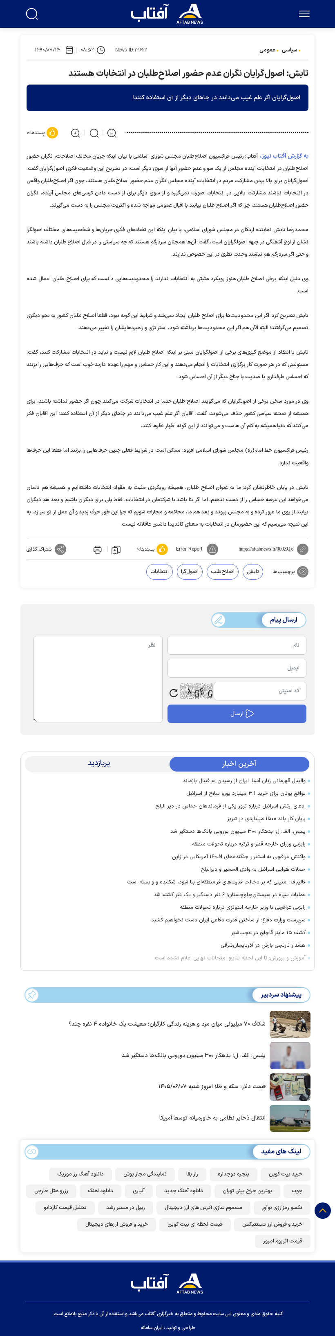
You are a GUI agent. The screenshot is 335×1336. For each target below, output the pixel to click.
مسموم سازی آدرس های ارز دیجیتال (203, 1208)
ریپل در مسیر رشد (125, 1208)
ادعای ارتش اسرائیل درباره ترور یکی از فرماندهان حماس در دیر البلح (230, 806)
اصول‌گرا (190, 572)
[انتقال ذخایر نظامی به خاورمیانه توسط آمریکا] (288, 1117)
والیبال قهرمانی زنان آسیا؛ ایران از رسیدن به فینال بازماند (244, 781)
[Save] (116, 549)
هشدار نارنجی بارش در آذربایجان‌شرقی (263, 945)
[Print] (97, 549)
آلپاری (139, 1191)
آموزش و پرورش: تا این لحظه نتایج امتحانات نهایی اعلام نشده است (230, 958)
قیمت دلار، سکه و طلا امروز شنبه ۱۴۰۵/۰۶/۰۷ (212, 1086)
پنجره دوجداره (233, 1174)
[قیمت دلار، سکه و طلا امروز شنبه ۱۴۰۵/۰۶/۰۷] (288, 1086)
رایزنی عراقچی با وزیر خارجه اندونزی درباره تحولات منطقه (243, 907)
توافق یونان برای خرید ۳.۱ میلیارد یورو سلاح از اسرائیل (246, 794)
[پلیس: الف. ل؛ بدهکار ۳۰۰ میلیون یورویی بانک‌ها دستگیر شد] (288, 1055)
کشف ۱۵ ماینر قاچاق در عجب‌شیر (268, 933)
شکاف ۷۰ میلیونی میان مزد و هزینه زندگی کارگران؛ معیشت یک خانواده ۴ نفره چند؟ (167, 1024)
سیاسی (289, 50)
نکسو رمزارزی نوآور (282, 1208)
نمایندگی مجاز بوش (145, 1174)
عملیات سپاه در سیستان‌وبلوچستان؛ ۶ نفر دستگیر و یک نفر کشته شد (230, 895)
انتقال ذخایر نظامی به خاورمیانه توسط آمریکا (212, 1118)
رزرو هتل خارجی (51, 1191)
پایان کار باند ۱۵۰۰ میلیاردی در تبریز (266, 819)
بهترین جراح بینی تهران (247, 1191)
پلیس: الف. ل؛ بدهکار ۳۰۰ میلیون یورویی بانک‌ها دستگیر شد (238, 831)
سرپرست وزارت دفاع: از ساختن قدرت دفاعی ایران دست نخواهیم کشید (228, 920)
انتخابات (159, 572)
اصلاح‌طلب (222, 572)
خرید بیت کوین (285, 1174)
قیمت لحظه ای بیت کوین (195, 1224)
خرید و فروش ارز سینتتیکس (272, 1224)
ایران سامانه (152, 1328)
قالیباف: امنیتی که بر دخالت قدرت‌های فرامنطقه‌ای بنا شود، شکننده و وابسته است (216, 882)
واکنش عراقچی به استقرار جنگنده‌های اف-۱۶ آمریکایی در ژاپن (239, 857)
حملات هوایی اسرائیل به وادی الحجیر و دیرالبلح (253, 869)
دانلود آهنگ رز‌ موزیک (80, 1174)
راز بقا (192, 1174)
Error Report (189, 549)
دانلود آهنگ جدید (183, 1191)
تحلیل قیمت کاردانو (65, 1208)
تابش (253, 572)
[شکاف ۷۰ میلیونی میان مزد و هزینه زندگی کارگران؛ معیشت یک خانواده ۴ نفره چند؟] (288, 1023)
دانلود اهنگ (100, 1191)
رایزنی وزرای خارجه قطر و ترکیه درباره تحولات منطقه (249, 844)
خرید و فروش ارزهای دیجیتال (116, 1224)
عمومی (267, 50)
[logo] (169, 13)
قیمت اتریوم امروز (282, 1241)
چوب (297, 1191)
